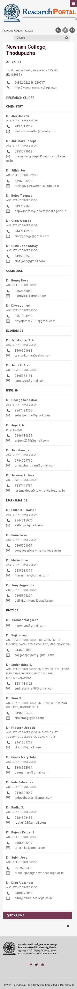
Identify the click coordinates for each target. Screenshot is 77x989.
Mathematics (16, 500)
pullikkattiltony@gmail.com (33, 600)
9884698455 (23, 817)
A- (58, 30)
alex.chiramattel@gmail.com (34, 131)
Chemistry (14, 106)
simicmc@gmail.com (29, 718)
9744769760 (23, 460)
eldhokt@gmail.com (28, 525)
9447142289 (23, 231)
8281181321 (23, 683)
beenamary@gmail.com (31, 772)
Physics (12, 610)
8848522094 (23, 767)
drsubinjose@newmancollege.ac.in (39, 873)
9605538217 (23, 842)
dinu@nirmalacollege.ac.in (33, 898)
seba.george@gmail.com (32, 415)
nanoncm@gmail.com (30, 625)
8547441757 (23, 485)
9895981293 (23, 181)
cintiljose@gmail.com (29, 261)
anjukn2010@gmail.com (31, 440)
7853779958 (23, 151)
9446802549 (23, 792)
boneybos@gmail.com (30, 295)
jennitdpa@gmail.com (30, 380)
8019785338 (23, 868)
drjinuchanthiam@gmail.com (34, 465)
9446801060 (23, 650)
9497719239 (23, 126)
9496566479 (23, 713)
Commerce (14, 270)
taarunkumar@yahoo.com (33, 355)
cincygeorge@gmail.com (31, 236)
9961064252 (23, 316)
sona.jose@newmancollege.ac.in (37, 550)
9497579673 (23, 206)
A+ (72, 30)
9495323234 (23, 595)
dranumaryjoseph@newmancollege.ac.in (36, 158)
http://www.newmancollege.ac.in (35, 87)
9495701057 (23, 545)
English (12, 390)
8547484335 (23, 410)
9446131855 (23, 435)
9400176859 (23, 893)
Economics (14, 330)
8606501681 (23, 350)
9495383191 (23, 375)
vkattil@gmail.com (27, 747)
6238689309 (23, 570)
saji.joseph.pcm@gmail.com (34, 655)
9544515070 (23, 520)
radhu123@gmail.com (30, 822)
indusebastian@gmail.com (33, 797)
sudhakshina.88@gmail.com (34, 688)
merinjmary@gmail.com (31, 575)
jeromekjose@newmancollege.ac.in (39, 490)
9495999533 (23, 256)
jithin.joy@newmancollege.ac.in (36, 185)
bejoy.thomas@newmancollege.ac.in (40, 211)
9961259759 (23, 742)
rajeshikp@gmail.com (29, 847)
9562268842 (23, 291)
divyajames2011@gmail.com (34, 321)
